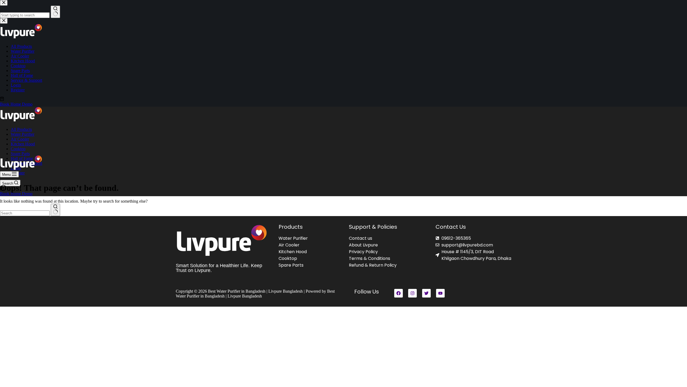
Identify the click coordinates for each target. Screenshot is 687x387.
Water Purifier (22, 134)
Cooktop (18, 148)
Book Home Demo (16, 193)
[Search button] (55, 210)
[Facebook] (398, 293)
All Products (21, 129)
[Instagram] (412, 293)
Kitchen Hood (23, 144)
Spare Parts (20, 153)
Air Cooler (20, 139)
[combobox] (25, 213)
